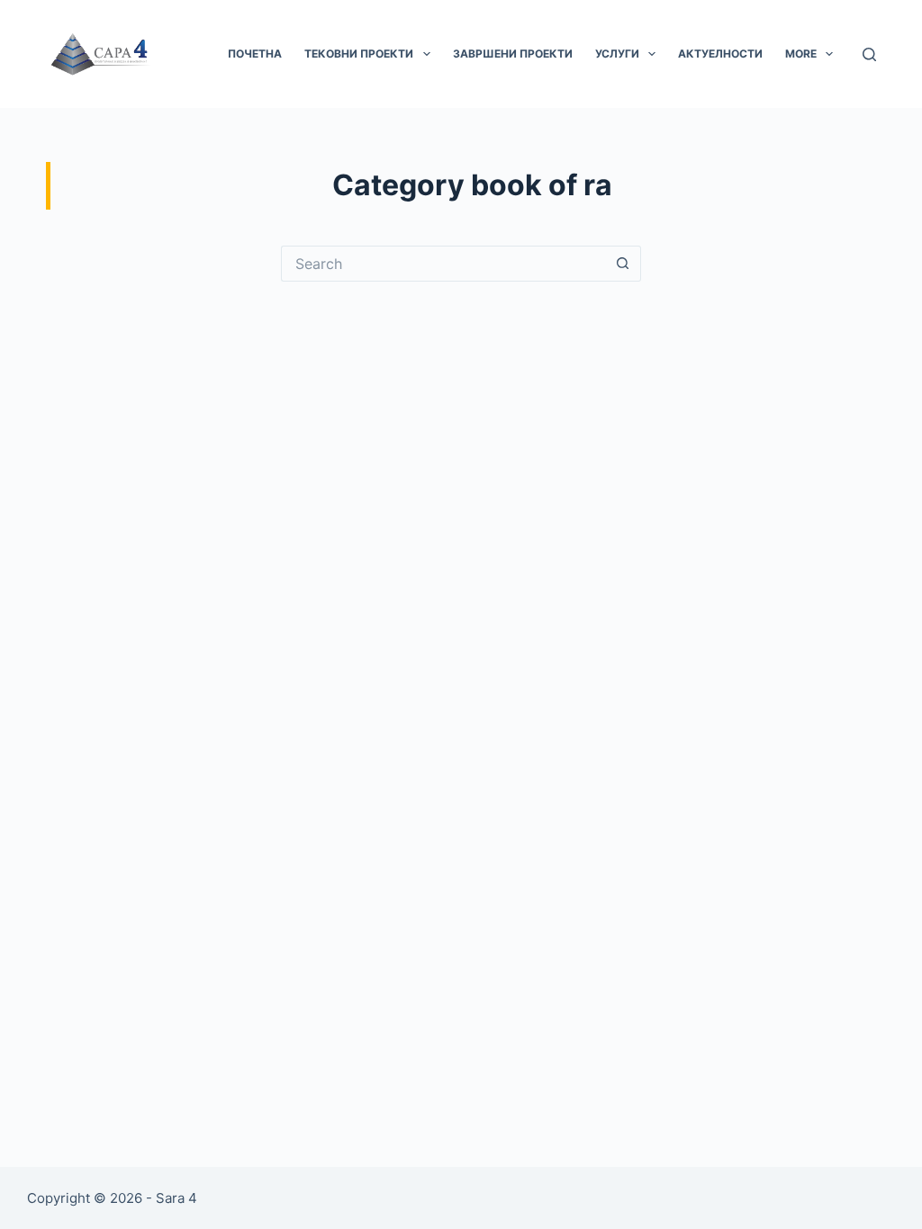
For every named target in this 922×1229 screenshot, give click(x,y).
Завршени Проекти (513, 53)
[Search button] (623, 264)
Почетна (255, 53)
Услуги (617, 53)
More (801, 53)
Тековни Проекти (358, 53)
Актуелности (720, 53)
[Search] (869, 54)
